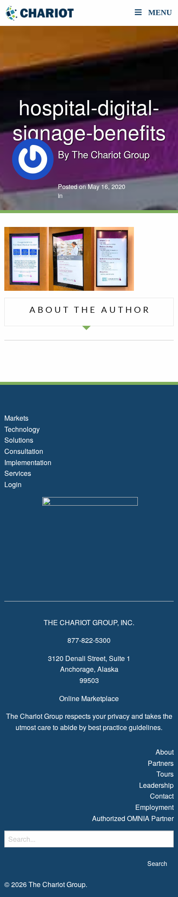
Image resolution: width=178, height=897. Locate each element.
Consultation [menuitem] (23, 451)
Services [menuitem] (17, 473)
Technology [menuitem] (22, 429)
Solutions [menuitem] (18, 440)
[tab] (89, 312)
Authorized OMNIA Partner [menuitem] (133, 818)
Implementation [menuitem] (27, 462)
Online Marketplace (89, 698)
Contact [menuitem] (162, 796)
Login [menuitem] (13, 484)
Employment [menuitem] (154, 807)
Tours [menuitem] (165, 774)
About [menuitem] (165, 752)
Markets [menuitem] (16, 418)
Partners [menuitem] (161, 763)
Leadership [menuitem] (156, 785)
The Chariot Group (110, 154)
